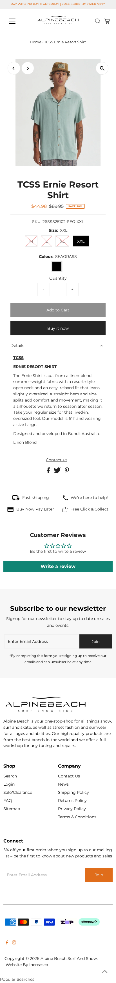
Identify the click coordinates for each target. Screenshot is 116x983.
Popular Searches (17, 979)
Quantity (58, 278)
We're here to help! (89, 497)
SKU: (36, 221)
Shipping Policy (73, 792)
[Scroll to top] (104, 971)
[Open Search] (97, 21)
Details (17, 345)
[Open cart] (107, 21)
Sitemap (11, 808)
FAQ (7, 800)
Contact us (56, 460)
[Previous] (14, 68)
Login (9, 784)
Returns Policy (72, 800)
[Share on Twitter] (58, 471)
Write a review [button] (58, 566)
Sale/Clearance (17, 792)
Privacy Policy (72, 808)
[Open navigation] (17, 21)
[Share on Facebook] (49, 471)
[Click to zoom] (102, 68)
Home (35, 42)
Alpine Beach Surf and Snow (69, 958)
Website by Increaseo (27, 964)
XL (62, 241)
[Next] (27, 68)
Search (10, 776)
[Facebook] (7, 943)
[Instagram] (14, 943)
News (63, 784)
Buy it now (58, 328)
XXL (80, 241)
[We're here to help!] (65, 499)
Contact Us (69, 776)
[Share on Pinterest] (67, 471)
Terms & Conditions (77, 817)
